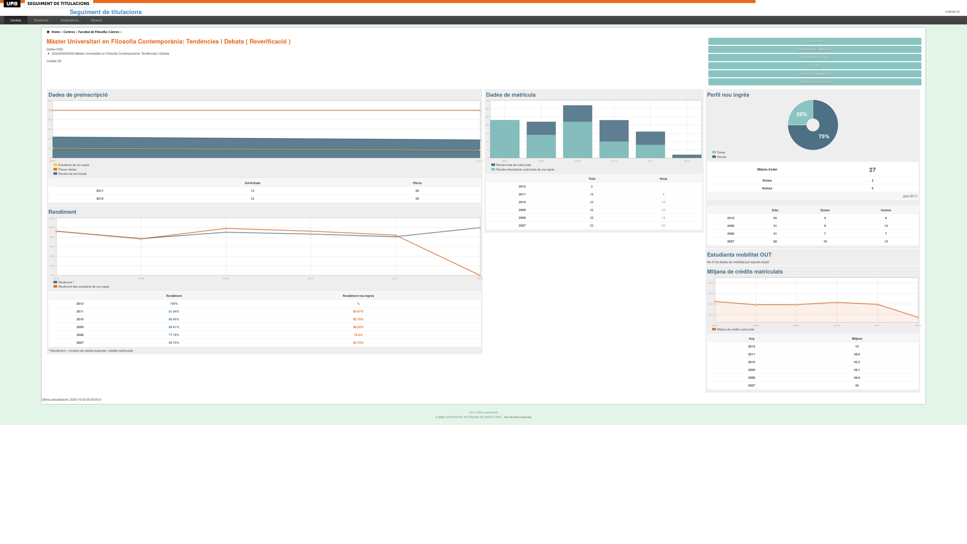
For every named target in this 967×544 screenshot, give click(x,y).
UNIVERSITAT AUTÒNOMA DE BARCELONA (473, 417)
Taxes (815, 65)
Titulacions (40, 20)
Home (56, 32)
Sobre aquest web (487, 412)
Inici (471, 412)
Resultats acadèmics (815, 73)
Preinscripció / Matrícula (815, 49)
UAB (12, 3)
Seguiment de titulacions (106, 11)
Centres (15, 20)
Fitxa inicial (815, 41)
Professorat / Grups (815, 57)
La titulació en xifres (815, 81)
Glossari (96, 20)
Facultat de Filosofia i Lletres (98, 32)
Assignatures (70, 20)
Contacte (952, 12)
